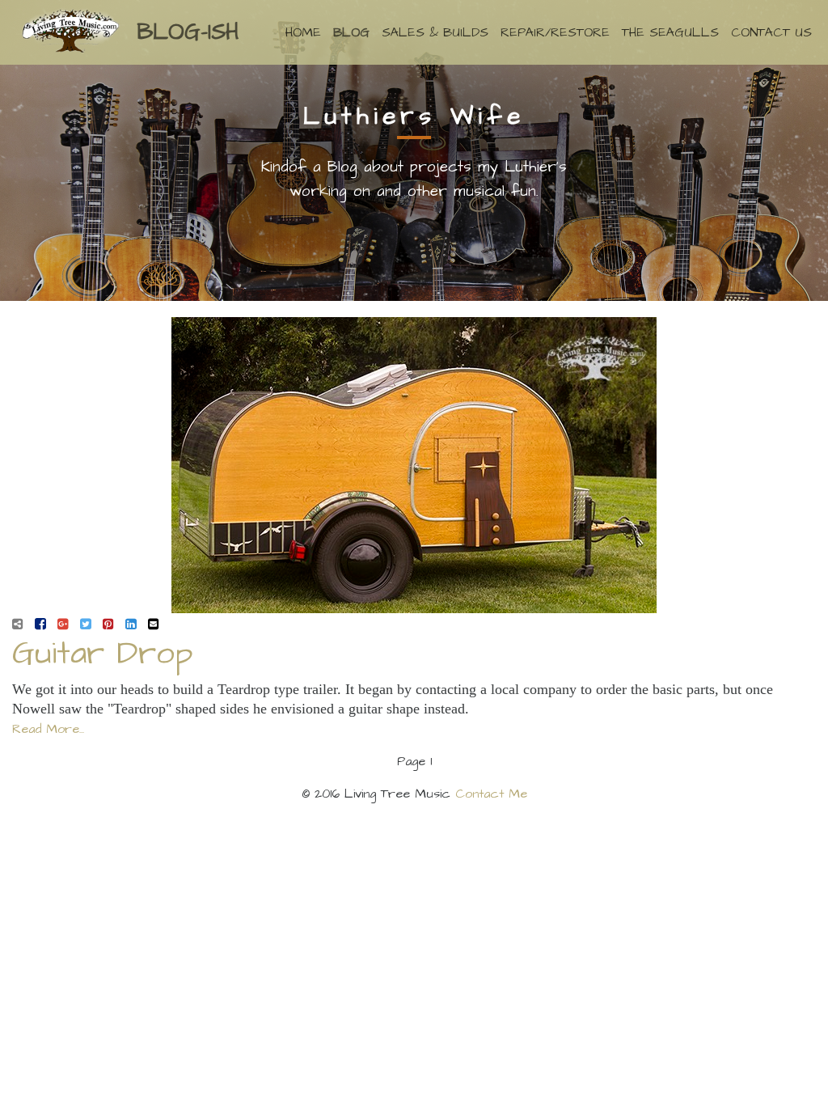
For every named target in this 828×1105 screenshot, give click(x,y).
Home (303, 32)
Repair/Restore (555, 32)
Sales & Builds (435, 32)
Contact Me (491, 793)
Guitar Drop (102, 654)
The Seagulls (670, 32)
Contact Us (771, 32)
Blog (351, 32)
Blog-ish (188, 32)
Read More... (48, 729)
